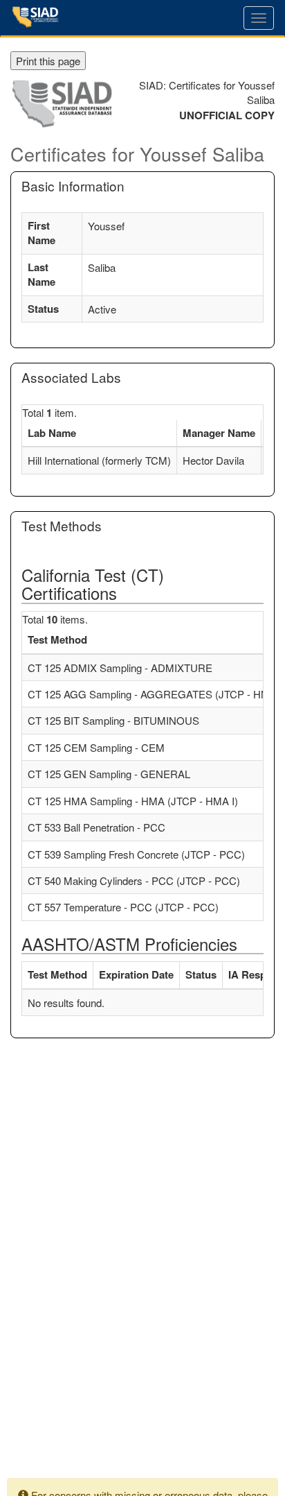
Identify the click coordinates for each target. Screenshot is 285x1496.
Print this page (48, 60)
